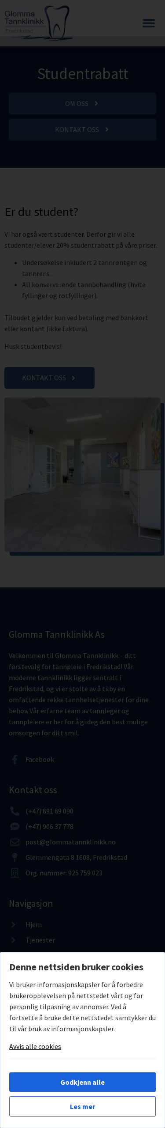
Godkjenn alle (82, 1082)
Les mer (82, 1106)
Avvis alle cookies (35, 1046)
